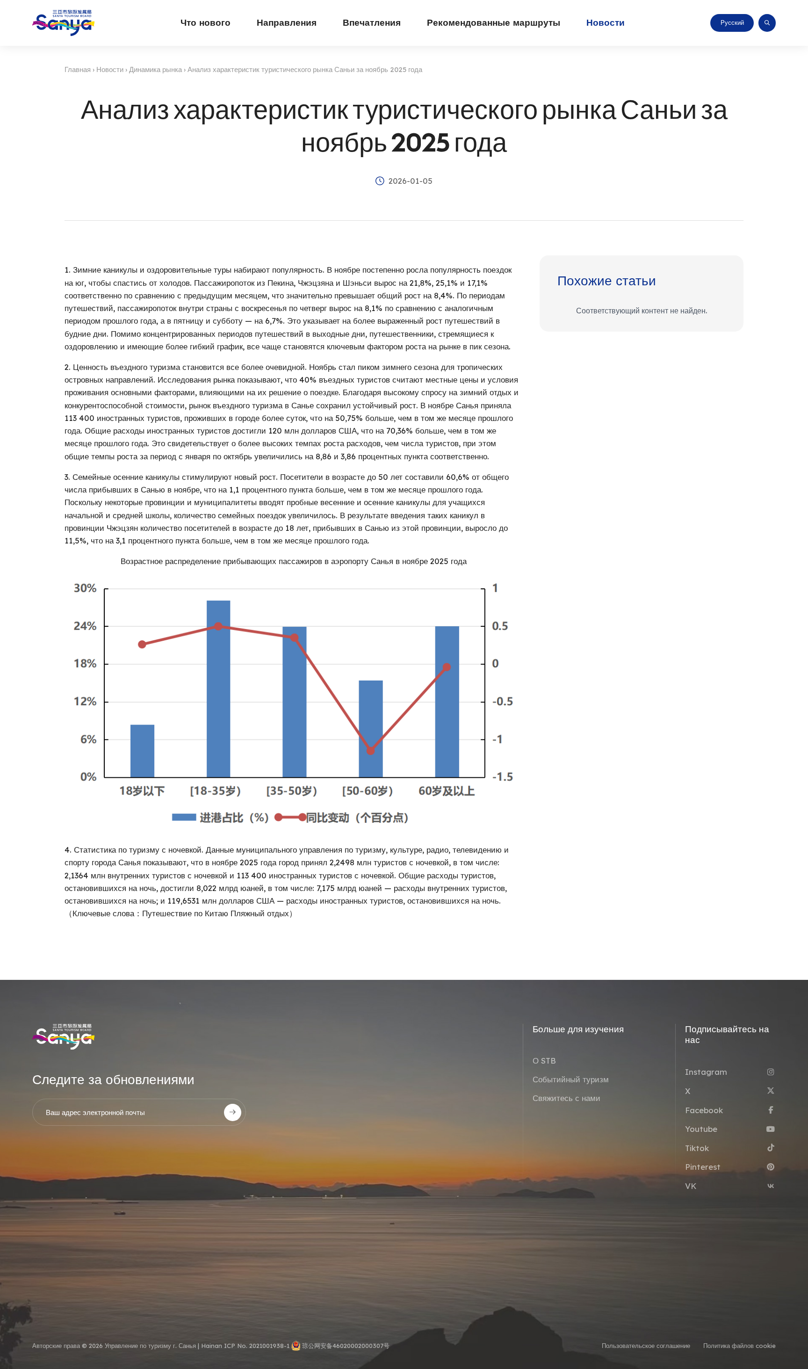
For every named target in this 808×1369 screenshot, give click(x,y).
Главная (78, 69)
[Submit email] (232, 1112)
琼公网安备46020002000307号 (346, 1345)
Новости (109, 69)
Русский (732, 22)
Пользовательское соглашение (646, 1345)
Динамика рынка (155, 69)
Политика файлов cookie (739, 1345)
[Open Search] (767, 22)
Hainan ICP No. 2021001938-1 (245, 1345)
